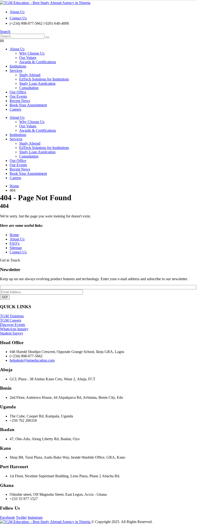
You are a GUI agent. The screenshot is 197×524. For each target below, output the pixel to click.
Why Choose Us (31, 53)
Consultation (28, 88)
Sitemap (16, 248)
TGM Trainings (12, 316)
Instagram (35, 517)
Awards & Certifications (37, 62)
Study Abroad (29, 75)
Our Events (18, 96)
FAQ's (14, 243)
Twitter (21, 517)
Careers (15, 109)
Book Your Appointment (28, 105)
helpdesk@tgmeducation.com (32, 360)
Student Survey (11, 333)
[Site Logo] (45, 3)
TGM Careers (10, 320)
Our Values (27, 58)
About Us (17, 12)
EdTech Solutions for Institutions (44, 79)
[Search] (47, 37)
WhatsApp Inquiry (14, 329)
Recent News (20, 101)
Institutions (18, 66)
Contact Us (18, 18)
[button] (5, 31)
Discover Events (12, 325)
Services (16, 70)
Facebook (7, 517)
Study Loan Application (37, 83)
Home (14, 235)
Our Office (18, 92)
